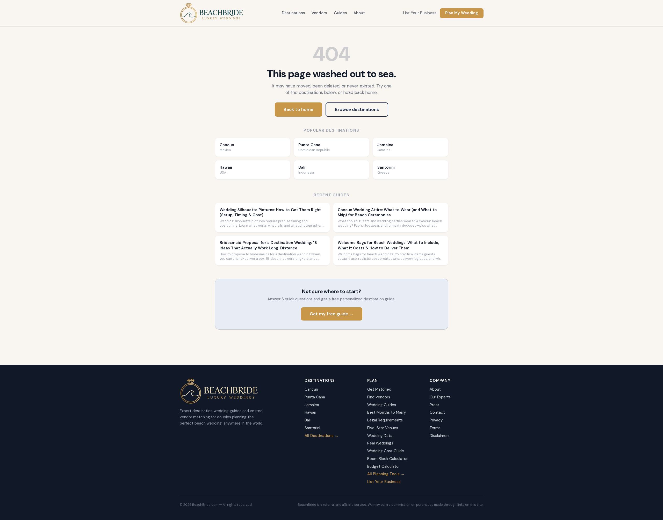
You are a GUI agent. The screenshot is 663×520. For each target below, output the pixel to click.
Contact (437, 412)
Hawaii (310, 412)
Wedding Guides (381, 404)
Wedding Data (379, 435)
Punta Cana (315, 397)
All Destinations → (321, 435)
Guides (340, 13)
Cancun (311, 389)
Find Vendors (378, 397)
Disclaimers (440, 435)
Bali (308, 420)
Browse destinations (357, 109)
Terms (435, 427)
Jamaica (312, 404)
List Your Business (419, 13)
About (359, 13)
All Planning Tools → (386, 474)
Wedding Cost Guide (385, 451)
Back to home (298, 109)
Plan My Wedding (461, 13)
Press (434, 404)
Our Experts (440, 397)
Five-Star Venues (382, 427)
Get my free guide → (332, 314)
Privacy (436, 420)
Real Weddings (380, 443)
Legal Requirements (385, 420)
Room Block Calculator (387, 458)
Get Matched (379, 389)
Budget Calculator (383, 466)
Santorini (312, 427)
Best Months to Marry (386, 412)
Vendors (319, 13)
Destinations (293, 13)
